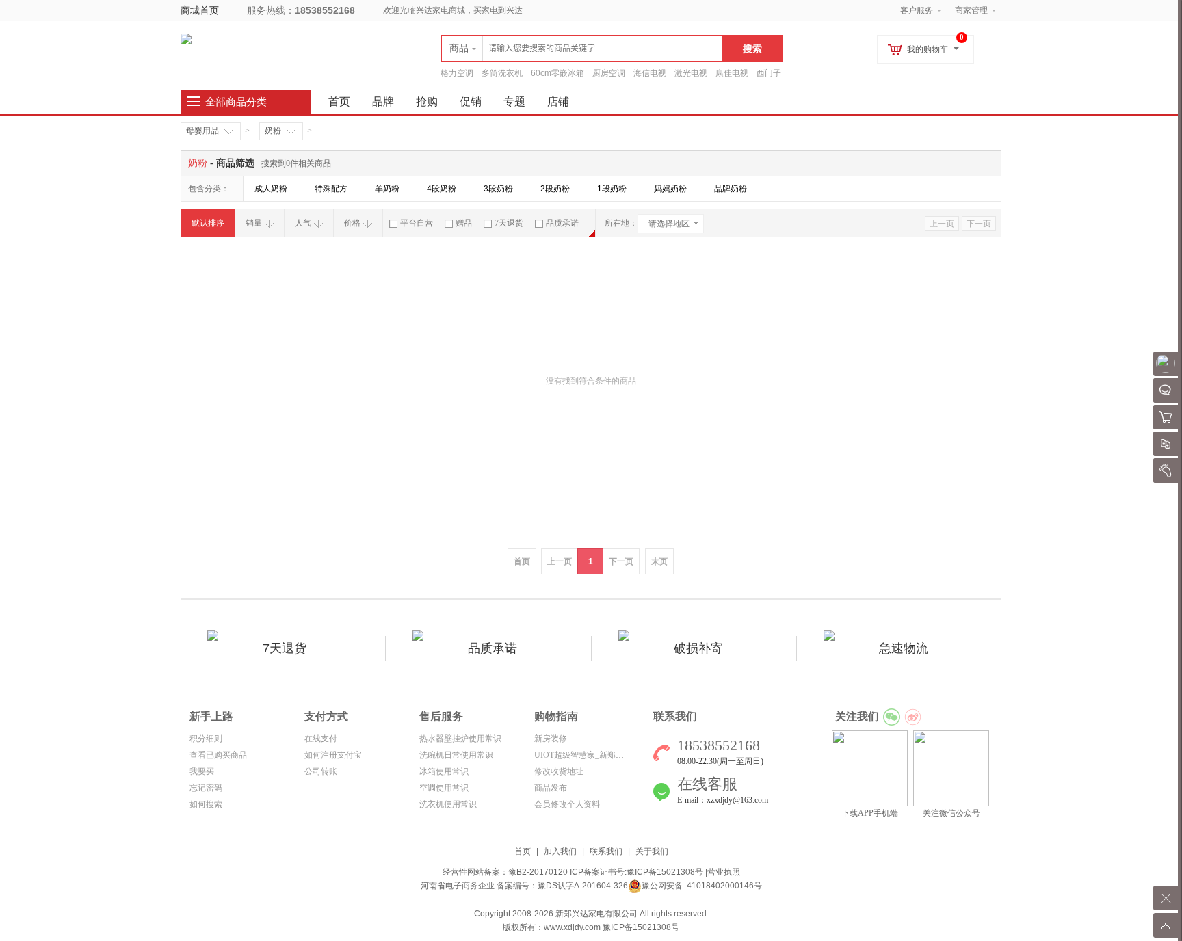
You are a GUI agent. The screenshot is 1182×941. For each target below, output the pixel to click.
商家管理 (971, 10)
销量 (254, 223)
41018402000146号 (723, 885)
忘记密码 (205, 788)
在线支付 (320, 738)
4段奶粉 (441, 189)
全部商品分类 (236, 101)
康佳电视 (731, 73)
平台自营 (416, 223)
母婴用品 (202, 130)
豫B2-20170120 (538, 872)
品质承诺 (562, 223)
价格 (352, 223)
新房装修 (550, 738)
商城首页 (200, 10)
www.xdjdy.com (572, 927)
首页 (522, 851)
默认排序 (208, 223)
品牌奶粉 (730, 189)
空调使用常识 (444, 788)
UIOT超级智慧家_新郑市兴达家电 (595, 755)
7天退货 (509, 223)
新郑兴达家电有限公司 (596, 913)
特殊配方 (331, 189)
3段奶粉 (498, 189)
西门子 (769, 73)
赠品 (464, 223)
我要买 (201, 771)
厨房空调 (608, 73)
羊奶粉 (387, 189)
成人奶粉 (270, 189)
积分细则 (205, 738)
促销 (471, 101)
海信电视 (649, 73)
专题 (514, 101)
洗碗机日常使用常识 (456, 755)
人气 (303, 223)
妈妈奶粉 (670, 189)
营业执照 (723, 872)
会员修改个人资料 (567, 804)
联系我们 (606, 851)
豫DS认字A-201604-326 (583, 885)
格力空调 (457, 73)
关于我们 (651, 851)
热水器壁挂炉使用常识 (460, 738)
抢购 (427, 101)
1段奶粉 (612, 189)
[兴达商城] (186, 38)
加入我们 (560, 851)
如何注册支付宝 (333, 755)
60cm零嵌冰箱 (557, 73)
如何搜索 (205, 804)
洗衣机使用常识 (448, 804)
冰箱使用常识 (444, 771)
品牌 (383, 101)
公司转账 (320, 771)
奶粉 (273, 130)
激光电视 (690, 73)
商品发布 (550, 788)
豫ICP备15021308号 (665, 872)
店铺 (558, 101)
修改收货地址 (558, 771)
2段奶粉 (555, 189)
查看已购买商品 (218, 755)
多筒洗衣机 (502, 73)
